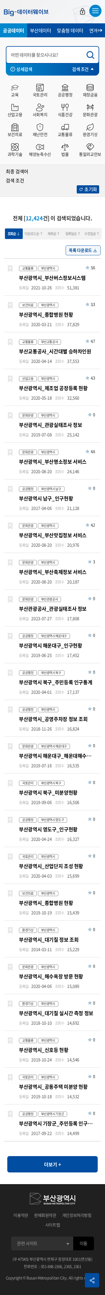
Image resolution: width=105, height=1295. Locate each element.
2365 (68, 1266)
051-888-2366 (51, 1266)
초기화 (90, 189)
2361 (77, 1266)
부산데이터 (40, 30)
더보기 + (52, 1164)
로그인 (82, 11)
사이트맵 (52, 1225)
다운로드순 (31, 233)
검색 (92, 55)
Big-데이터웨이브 (26, 12)
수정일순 (90, 233)
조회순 (12, 233)
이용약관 (20, 1215)
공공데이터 (13, 30)
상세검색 (24, 69)
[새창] (52, 1199)
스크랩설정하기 (10, 268)
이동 (84, 1243)
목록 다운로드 (80, 250)
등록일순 (71, 233)
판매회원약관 (45, 1215)
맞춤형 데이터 (70, 30)
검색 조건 (80, 69)
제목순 (52, 233)
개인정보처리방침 (77, 1215)
